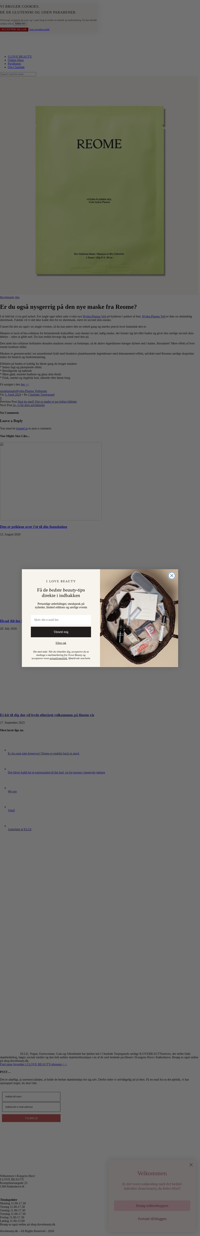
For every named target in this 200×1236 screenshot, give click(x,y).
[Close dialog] (171, 575)
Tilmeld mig (61, 632)
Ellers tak (61, 643)
